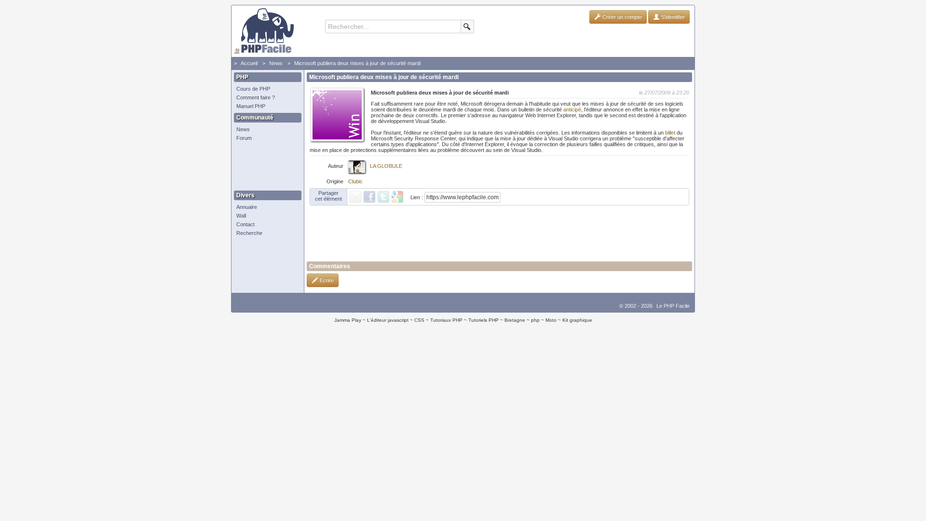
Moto (551, 320)
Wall (241, 216)
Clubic (355, 181)
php (535, 320)
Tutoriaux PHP (446, 320)
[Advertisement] (265, 166)
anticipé (572, 109)
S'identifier (672, 17)
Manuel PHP (250, 106)
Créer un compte (621, 17)
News (276, 63)
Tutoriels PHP (483, 320)
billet (670, 133)
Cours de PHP (253, 89)
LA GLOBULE (386, 166)
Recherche (249, 233)
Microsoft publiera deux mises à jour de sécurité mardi (357, 63)
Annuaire (246, 207)
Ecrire (326, 280)
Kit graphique (577, 320)
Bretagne (514, 320)
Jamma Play (347, 320)
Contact (245, 224)
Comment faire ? (255, 97)
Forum (244, 138)
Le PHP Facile (673, 306)
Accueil (249, 63)
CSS (419, 320)
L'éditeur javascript (388, 320)
